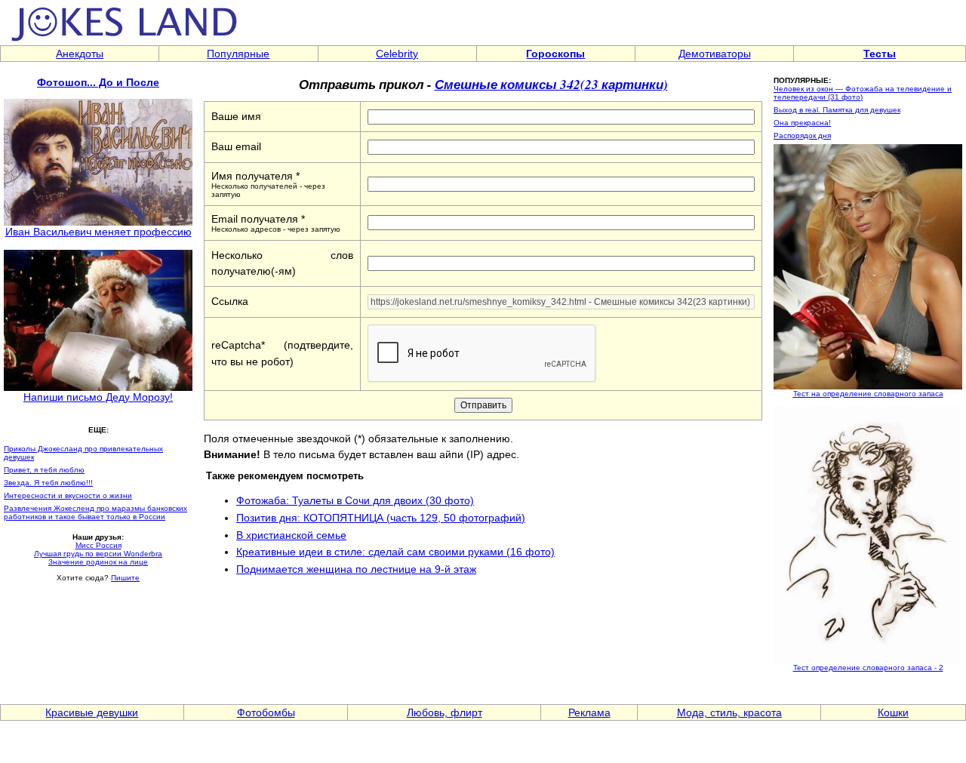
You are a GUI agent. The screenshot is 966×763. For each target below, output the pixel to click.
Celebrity (397, 54)
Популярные (238, 54)
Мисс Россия (98, 545)
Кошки (893, 712)
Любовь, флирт (444, 712)
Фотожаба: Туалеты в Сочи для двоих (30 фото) (355, 500)
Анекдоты (79, 54)
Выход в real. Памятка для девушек (837, 110)
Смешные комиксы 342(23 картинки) (551, 84)
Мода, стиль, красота (729, 712)
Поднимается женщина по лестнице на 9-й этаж (356, 569)
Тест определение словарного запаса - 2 (868, 667)
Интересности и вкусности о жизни (68, 495)
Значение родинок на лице (98, 562)
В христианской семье (291, 535)
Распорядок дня (802, 135)
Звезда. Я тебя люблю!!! (48, 482)
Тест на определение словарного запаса (868, 393)
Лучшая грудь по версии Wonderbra (98, 553)
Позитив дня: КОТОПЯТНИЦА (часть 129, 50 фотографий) (380, 518)
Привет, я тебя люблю (44, 470)
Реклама (589, 712)
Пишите (125, 578)
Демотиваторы (714, 54)
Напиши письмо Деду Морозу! (98, 397)
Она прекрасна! (802, 122)
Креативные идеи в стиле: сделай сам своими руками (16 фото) (395, 552)
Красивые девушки (91, 712)
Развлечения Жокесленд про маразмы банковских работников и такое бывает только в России (95, 512)
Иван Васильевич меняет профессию (98, 232)
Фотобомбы (266, 712)
